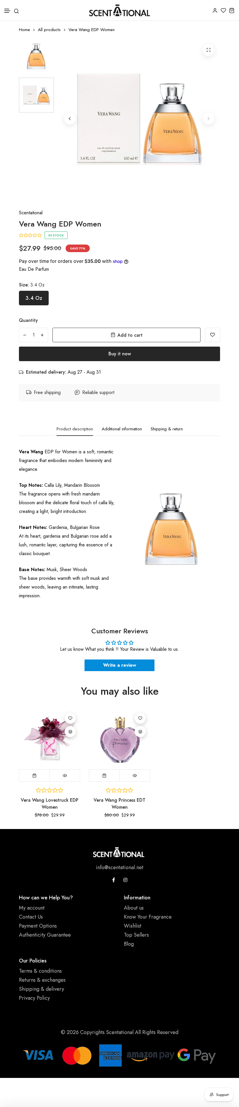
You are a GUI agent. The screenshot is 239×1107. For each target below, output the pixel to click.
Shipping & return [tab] (167, 429)
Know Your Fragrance (148, 916)
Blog (129, 943)
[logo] (119, 10)
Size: (32, 284)
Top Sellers (136, 934)
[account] (215, 10)
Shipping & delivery (41, 989)
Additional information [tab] (122, 429)
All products (49, 29)
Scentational (31, 212)
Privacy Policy (34, 998)
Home (24, 29)
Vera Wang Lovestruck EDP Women (49, 803)
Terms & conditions (40, 971)
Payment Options (38, 925)
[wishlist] (223, 10)
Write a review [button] (119, 665)
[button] (7, 11)
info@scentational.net (119, 867)
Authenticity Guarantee (45, 934)
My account (32, 907)
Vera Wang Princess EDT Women (119, 803)
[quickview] (65, 775)
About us (134, 907)
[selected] (34, 775)
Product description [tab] (75, 429)
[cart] (232, 10)
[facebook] (113, 880)
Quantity (28, 320)
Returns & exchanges (42, 980)
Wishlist (132, 925)
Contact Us (31, 916)
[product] (208, 50)
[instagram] (125, 880)
